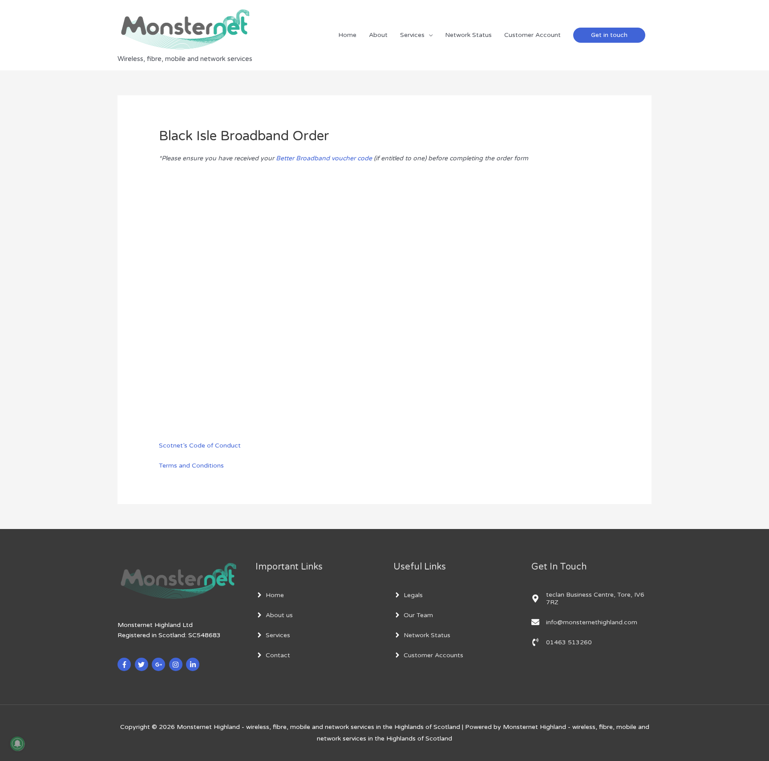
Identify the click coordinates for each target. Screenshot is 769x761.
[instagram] (177, 664)
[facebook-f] (125, 664)
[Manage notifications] (17, 744)
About (378, 35)
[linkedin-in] (194, 664)
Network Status (468, 35)
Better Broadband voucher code (324, 158)
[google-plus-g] (159, 664)
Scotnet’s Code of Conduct (200, 445)
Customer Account (532, 35)
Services (412, 35)
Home (347, 35)
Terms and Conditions (191, 465)
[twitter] (142, 664)
